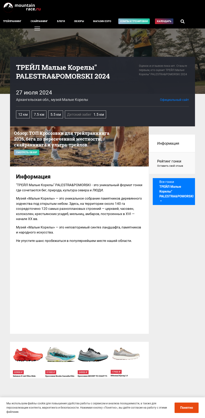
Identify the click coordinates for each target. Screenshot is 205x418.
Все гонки (176, 189)
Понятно (186, 408)
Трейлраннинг (12, 21)
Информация (168, 143)
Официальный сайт (174, 100)
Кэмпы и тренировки (134, 21)
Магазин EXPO (102, 21)
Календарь (164, 21)
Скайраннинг (39, 21)
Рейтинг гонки (170, 163)
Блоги (61, 21)
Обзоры (79, 21)
